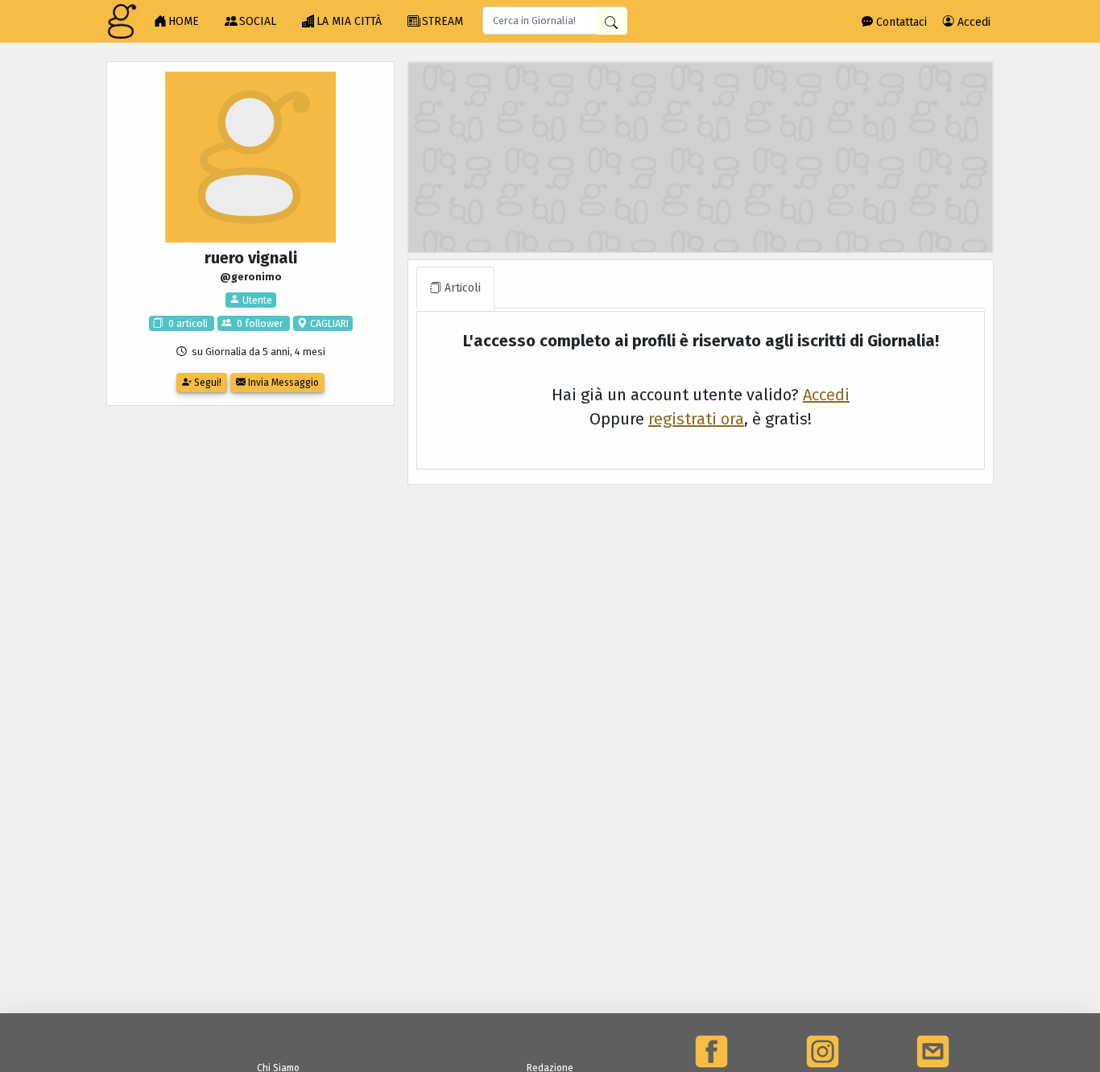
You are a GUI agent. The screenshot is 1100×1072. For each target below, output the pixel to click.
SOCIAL (257, 21)
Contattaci (900, 22)
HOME (183, 21)
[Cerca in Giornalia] (611, 21)
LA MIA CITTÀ (349, 21)
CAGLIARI (328, 323)
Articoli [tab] (461, 288)
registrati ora (696, 418)
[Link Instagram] (823, 1051)
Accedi (972, 22)
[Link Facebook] (711, 1051)
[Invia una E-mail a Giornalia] (933, 1051)
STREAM (442, 21)
